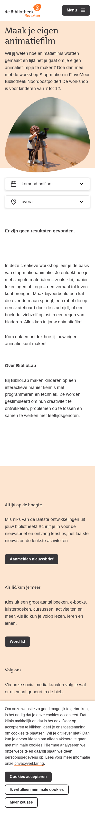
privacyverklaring (29, 763)
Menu (78, 10)
